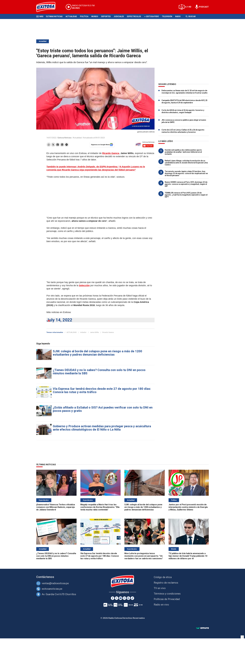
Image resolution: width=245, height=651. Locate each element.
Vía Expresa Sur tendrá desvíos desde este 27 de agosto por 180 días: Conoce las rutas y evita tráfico (102, 390)
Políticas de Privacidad (167, 599)
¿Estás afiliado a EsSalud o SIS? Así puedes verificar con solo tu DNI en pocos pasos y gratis (102, 409)
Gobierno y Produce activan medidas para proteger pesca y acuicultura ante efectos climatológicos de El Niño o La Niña (102, 427)
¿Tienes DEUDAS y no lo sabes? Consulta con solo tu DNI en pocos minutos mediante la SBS (99, 371)
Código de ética (163, 577)
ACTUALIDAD (72, 332)
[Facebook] (57, 144)
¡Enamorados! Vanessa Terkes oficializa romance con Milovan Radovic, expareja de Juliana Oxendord (55, 507)
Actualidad (71, 16)
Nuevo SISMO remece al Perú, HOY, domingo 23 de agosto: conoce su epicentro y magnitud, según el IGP (186, 184)
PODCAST (204, 7)
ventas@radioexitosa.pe (55, 583)
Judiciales (119, 16)
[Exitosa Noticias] (47, 7)
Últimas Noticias (54, 16)
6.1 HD (188, 7)
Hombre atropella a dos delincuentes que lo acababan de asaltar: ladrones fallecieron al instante (183, 152)
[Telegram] (66, 144)
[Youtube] (120, 598)
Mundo (94, 16)
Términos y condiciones (167, 593)
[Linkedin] (62, 144)
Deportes (106, 16)
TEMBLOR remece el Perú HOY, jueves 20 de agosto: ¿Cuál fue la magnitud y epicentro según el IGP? (186, 195)
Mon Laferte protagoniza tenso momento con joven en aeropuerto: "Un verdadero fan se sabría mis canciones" (143, 556)
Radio (178, 16)
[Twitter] (53, 144)
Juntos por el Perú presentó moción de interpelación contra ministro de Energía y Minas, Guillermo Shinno (188, 507)
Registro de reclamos (166, 582)
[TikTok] (132, 598)
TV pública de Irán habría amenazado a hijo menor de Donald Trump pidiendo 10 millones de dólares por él (188, 556)
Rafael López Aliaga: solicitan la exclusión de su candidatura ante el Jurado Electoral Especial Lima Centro (186, 163)
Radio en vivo (161, 604)
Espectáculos (134, 16)
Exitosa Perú (152, 16)
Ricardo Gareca (110, 153)
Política (84, 16)
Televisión (167, 16)
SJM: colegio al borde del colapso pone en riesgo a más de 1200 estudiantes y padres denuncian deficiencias (97, 352)
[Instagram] (124, 598)
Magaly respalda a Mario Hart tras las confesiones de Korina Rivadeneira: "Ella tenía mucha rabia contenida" (99, 507)
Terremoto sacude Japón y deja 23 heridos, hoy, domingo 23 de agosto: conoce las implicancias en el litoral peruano (186, 173)
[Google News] (128, 598)
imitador (83, 332)
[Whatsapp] (48, 144)
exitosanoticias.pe (52, 588)
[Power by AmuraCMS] (202, 628)
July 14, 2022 (59, 319)
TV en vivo (160, 588)
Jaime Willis (94, 332)
